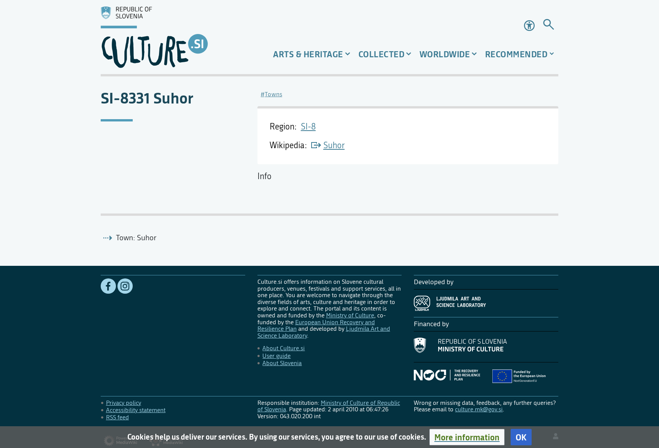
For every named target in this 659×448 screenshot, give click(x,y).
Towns (273, 94)
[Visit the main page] (173, 37)
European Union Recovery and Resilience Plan (316, 326)
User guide (276, 355)
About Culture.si (283, 348)
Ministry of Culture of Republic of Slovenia (328, 406)
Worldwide (445, 54)
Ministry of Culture (350, 315)
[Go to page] (548, 26)
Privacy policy (123, 402)
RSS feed (117, 417)
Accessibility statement (136, 410)
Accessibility (530, 25)
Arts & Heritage (308, 54)
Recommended (516, 54)
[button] (467, 437)
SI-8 (308, 127)
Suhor (334, 145)
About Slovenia (282, 363)
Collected (381, 54)
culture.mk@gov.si (479, 409)
